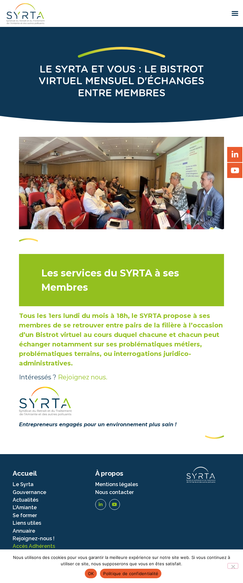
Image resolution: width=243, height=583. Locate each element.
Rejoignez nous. (82, 377)
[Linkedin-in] (100, 504)
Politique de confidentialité (130, 573)
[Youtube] (114, 504)
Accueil (25, 473)
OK (91, 573)
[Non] (232, 566)
